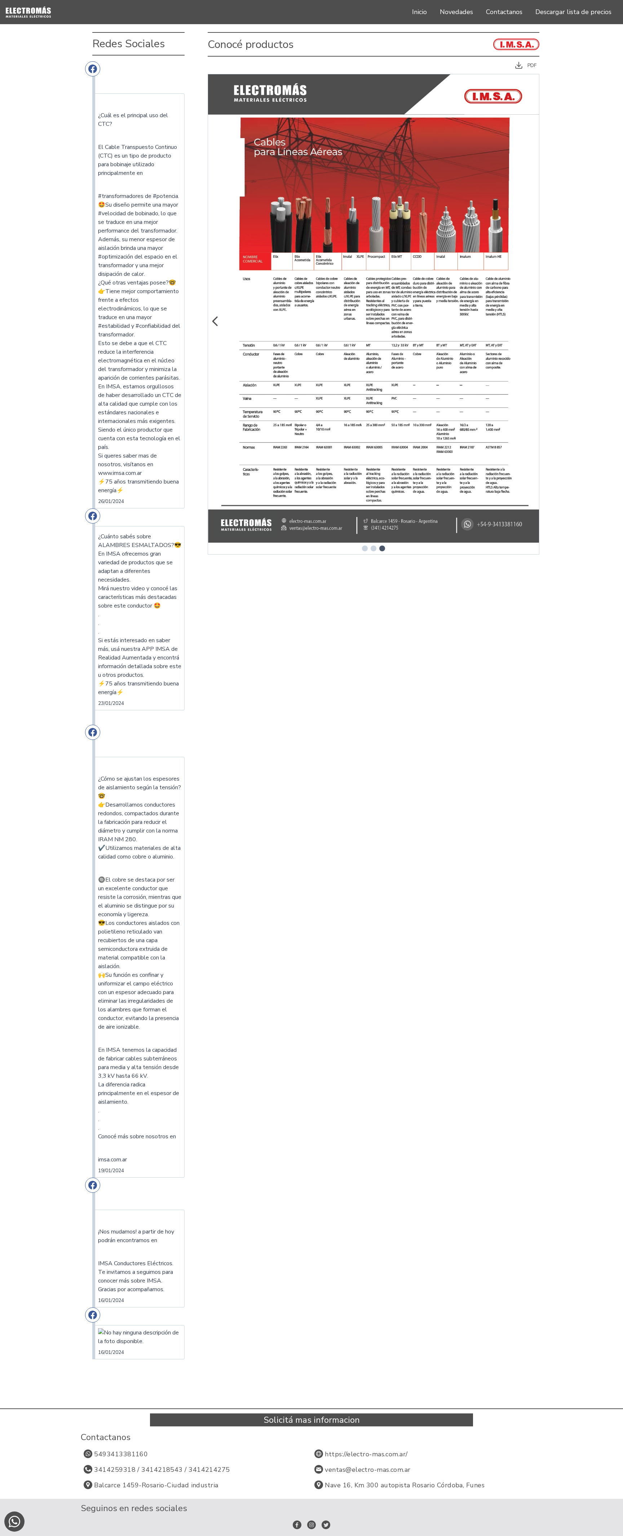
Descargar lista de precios (573, 12)
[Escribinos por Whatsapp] (14, 1521)
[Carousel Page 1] (365, 548)
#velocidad (112, 213)
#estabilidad (114, 326)
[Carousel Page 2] (373, 548)
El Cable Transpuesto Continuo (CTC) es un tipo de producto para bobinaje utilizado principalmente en (137, 160)
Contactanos (504, 12)
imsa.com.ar (112, 1160)
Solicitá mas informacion (312, 1420)
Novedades (456, 12)
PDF (531, 65)
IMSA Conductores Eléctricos (135, 1263)
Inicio (419, 12)
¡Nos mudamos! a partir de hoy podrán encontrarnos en (136, 1236)
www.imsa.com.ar (120, 473)
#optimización (115, 257)
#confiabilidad (153, 326)
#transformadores (120, 196)
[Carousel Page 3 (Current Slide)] (382, 548)
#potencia (165, 196)
